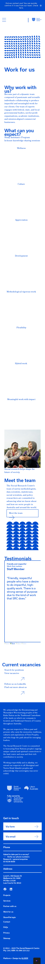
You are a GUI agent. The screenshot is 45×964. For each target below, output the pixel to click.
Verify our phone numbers (18, 857)
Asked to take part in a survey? (16, 854)
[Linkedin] (11, 889)
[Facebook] (5, 889)
